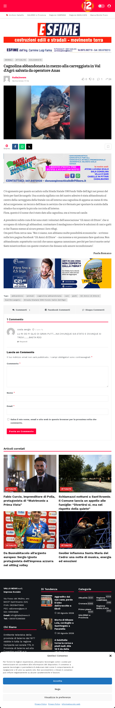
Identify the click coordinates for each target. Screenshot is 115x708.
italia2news (19, 77)
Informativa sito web (71, 704)
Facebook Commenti (59, 310)
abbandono (17, 296)
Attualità (21, 60)
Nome (11, 392)
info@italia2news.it (20, 615)
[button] (110, 655)
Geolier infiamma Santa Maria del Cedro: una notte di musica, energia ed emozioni (85, 557)
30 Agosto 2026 (65, 613)
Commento (14, 363)
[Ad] (57, 37)
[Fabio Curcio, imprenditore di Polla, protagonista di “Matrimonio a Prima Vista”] (30, 473)
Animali (8, 60)
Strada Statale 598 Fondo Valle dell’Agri (45, 300)
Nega (57, 689)
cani (67, 296)
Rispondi (23, 342)
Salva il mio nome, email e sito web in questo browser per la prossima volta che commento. (53, 421)
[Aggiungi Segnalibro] (108, 146)
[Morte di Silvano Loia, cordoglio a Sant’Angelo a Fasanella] (46, 624)
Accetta (57, 681)
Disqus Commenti (95, 310)
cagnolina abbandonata (49, 296)
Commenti (23, 310)
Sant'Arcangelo (13, 300)
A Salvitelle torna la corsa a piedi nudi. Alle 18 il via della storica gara (64, 646)
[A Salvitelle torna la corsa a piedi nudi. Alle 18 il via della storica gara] (46, 644)
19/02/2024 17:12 (20, 81)
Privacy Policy (41, 704)
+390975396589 (16, 618)
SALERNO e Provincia (85, 616)
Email (11, 406)
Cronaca (85, 603)
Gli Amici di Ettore (89, 296)
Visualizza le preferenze (57, 697)
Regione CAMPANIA (103, 599)
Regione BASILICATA (103, 608)
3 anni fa (39, 330)
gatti (74, 296)
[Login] (109, 6)
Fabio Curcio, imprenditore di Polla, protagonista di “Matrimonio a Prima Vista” (29, 500)
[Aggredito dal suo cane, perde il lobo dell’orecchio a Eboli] (46, 600)
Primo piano (85, 610)
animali (30, 296)
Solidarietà (35, 60)
